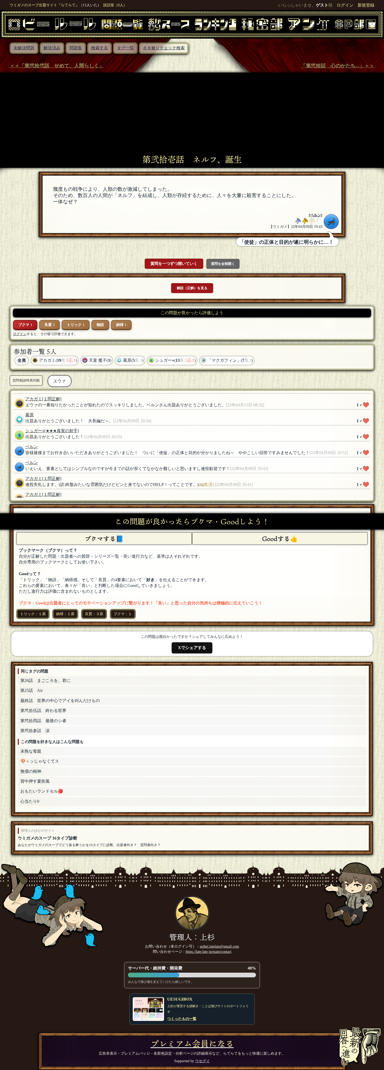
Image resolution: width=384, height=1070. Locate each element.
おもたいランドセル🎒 (41, 791)
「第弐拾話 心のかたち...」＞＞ (337, 65)
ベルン (315, 215)
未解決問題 (24, 48)
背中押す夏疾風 (35, 781)
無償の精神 (30, 771)
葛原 (29, 415)
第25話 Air (31, 690)
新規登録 (366, 5)
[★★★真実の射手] (61, 431)
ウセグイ (202, 1061)
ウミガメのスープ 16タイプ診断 (47, 838)
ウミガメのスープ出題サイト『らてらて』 (44, 5)
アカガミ (33, 399)
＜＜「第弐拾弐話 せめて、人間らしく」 (57, 65)
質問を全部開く (223, 264)
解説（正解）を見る (192, 288)
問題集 (75, 48)
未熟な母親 (30, 751)
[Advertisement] (192, 115)
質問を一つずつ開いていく (173, 263)
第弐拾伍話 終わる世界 (43, 710)
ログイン (345, 5)
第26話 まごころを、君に (45, 680)
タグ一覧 (125, 48)
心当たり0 (29, 801)
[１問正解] (51, 399)
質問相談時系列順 (26, 380)
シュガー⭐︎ (34, 431)
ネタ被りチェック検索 (164, 48)
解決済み (52, 48)
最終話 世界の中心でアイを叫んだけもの (60, 700)
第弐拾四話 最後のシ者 (43, 720)
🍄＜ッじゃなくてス (39, 761)
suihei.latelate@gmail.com (219, 946)
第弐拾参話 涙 (35, 730)
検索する (99, 48)
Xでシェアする (192, 647)
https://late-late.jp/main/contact (208, 951)
